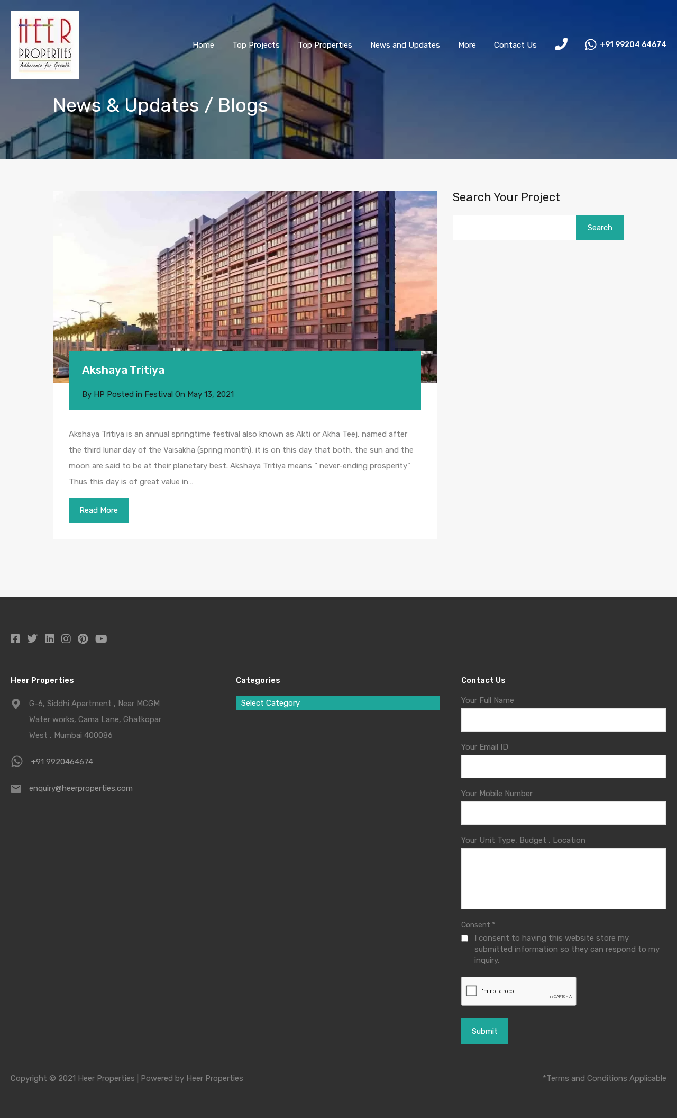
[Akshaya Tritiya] (245, 287)
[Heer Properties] (45, 74)
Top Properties (325, 45)
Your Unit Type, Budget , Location (523, 840)
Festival (158, 394)
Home (203, 45)
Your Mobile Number (497, 793)
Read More (98, 510)
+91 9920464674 (62, 762)
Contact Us (515, 45)
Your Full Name (487, 700)
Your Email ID (484, 747)
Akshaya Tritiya (123, 369)
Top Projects (256, 45)
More (467, 45)
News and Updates (405, 45)
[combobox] (338, 703)
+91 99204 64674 (633, 45)
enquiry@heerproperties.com (81, 788)
